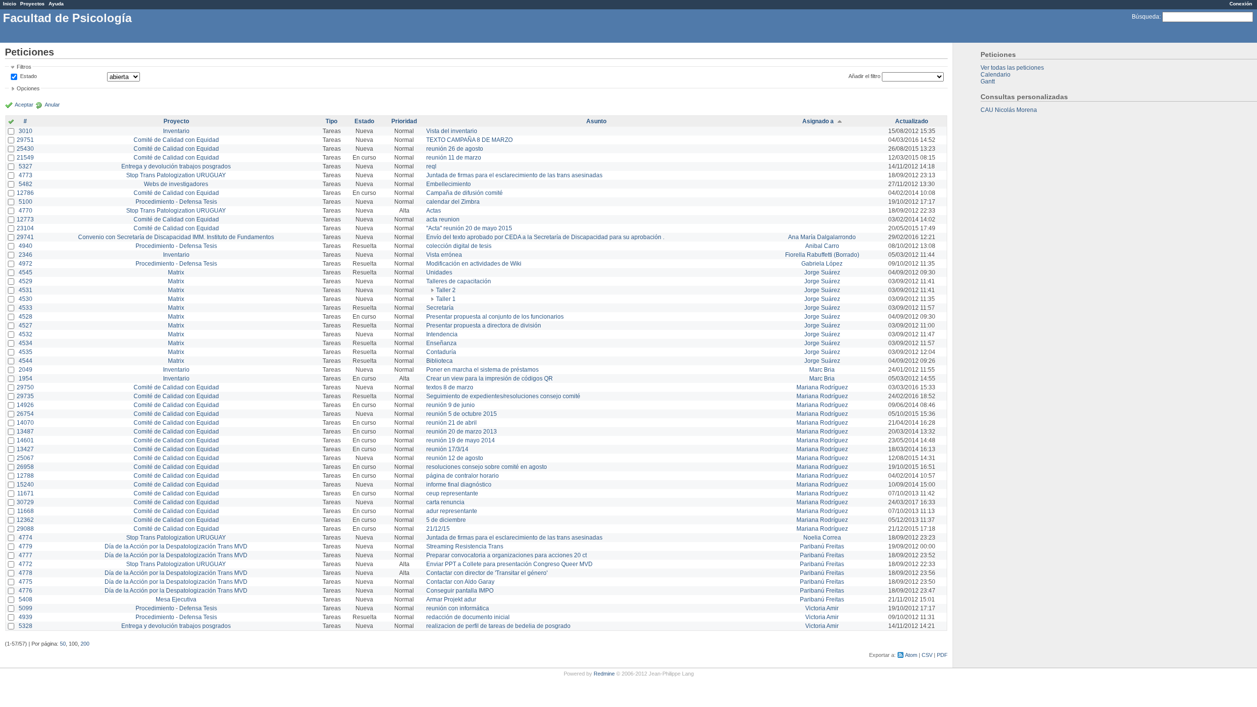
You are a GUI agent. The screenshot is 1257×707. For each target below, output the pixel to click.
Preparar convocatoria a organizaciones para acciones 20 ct (506, 555)
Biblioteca (439, 360)
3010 (25, 131)
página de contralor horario (462, 475)
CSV (927, 655)
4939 (25, 617)
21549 (25, 157)
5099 (25, 608)
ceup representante (452, 493)
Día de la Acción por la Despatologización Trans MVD (176, 546)
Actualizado (911, 121)
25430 (25, 148)
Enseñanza (441, 343)
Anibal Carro (822, 246)
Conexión (1241, 3)
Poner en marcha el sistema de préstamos (482, 369)
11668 (25, 511)
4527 (25, 325)
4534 (25, 343)
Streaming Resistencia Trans (464, 546)
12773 (25, 219)
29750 (25, 387)
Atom (911, 655)
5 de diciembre (446, 520)
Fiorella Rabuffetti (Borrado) (822, 254)
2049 (25, 369)
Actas (433, 210)
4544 (25, 360)
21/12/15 (438, 528)
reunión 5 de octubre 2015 (461, 413)
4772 (25, 564)
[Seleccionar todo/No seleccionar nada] (11, 122)
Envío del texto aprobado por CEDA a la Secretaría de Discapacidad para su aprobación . (545, 237)
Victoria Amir (822, 608)
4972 (25, 263)
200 (85, 644)
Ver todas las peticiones (1012, 67)
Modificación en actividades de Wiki (473, 263)
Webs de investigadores (176, 184)
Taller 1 (446, 299)
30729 (25, 502)
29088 (25, 528)
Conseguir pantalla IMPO (459, 590)
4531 (25, 290)
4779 (25, 546)
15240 (25, 484)
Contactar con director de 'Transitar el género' (486, 573)
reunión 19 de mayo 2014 (460, 440)
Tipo (331, 121)
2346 (25, 254)
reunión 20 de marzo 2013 (461, 431)
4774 (25, 537)
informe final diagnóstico (459, 484)
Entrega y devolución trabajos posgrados (176, 166)
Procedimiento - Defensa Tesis (176, 201)
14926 (25, 405)
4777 (25, 555)
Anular (52, 105)
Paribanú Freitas (822, 546)
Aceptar (24, 105)
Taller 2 (446, 290)
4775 (25, 581)
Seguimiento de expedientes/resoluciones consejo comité (503, 396)
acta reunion (443, 219)
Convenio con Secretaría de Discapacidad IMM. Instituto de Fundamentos (176, 237)
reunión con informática (457, 608)
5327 (25, 166)
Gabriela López (822, 263)
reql (431, 166)
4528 (25, 316)
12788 (25, 475)
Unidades (439, 272)
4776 (25, 590)
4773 (25, 175)
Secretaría (440, 307)
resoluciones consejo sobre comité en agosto (486, 466)
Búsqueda (1145, 16)
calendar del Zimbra (453, 201)
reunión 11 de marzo (453, 157)
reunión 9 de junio (450, 405)
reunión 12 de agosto (454, 458)
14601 (25, 440)
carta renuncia (445, 502)
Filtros (24, 67)
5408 (25, 599)
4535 (25, 352)
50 (63, 644)
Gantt (988, 81)
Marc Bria (822, 369)
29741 (25, 237)
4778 (25, 573)
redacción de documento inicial (468, 617)
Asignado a (818, 121)
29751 (25, 139)
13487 (25, 431)
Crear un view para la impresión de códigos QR (489, 378)
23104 (25, 228)
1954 (25, 378)
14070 (25, 422)
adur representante (451, 511)
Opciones (28, 88)
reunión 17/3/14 (447, 449)
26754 (25, 413)
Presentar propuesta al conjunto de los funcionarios (495, 316)
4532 (25, 334)
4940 (25, 246)
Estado (28, 76)
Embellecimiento (448, 184)
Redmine (604, 674)
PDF (942, 655)
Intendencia (442, 334)
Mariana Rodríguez (822, 387)
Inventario (176, 131)
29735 (25, 396)
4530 (25, 299)
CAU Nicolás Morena (1009, 110)
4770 (25, 210)
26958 (25, 466)
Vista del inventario (451, 131)
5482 (25, 184)
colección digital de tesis (459, 246)
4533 (25, 307)
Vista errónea (444, 254)
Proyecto (176, 121)
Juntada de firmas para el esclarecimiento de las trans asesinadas (514, 175)
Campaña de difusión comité (464, 193)
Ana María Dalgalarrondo (822, 237)
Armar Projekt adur (451, 599)
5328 (25, 626)
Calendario (996, 74)
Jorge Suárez (822, 272)
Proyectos (32, 3)
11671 (25, 493)
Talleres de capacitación (458, 281)
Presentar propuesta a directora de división (483, 325)
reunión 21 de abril (451, 422)
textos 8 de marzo (449, 387)
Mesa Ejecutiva (176, 599)
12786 (25, 193)
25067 (25, 458)
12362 (25, 520)
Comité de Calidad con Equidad (176, 139)
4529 (25, 281)
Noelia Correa (822, 537)
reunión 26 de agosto (454, 148)
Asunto (596, 121)
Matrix (176, 272)
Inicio (9, 3)
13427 (25, 449)
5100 (25, 201)
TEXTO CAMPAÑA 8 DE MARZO (469, 139)
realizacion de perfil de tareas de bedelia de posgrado (498, 626)
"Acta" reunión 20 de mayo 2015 (469, 228)
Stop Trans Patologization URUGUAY (176, 175)
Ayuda (56, 3)
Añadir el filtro (864, 76)
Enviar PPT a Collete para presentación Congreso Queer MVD (509, 564)
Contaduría (441, 352)
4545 (25, 272)
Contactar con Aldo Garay (460, 581)
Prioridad (404, 121)
